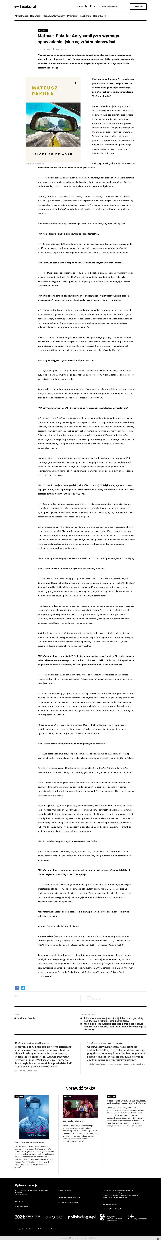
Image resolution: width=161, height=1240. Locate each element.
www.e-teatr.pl (19, 1201)
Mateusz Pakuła (26, 1018)
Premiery (72, 16)
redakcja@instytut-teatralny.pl (69, 1197)
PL (91, 6)
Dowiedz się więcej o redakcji (68, 1202)
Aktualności (21, 16)
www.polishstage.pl (21, 1206)
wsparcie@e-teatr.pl (110, 1204)
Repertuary (99, 16)
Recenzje (35, 16)
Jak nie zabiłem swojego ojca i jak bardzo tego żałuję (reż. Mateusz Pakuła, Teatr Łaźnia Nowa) (113, 1019)
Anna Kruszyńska (94, 999)
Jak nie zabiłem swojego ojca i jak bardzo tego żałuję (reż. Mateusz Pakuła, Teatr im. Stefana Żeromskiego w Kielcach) (114, 1026)
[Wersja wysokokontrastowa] (86, 6)
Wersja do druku (61, 49)
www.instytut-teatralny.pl (112, 1209)
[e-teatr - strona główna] (25, 7)
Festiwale (85, 16)
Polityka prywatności (45, 1229)
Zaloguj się (138, 6)
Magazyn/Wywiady (54, 16)
